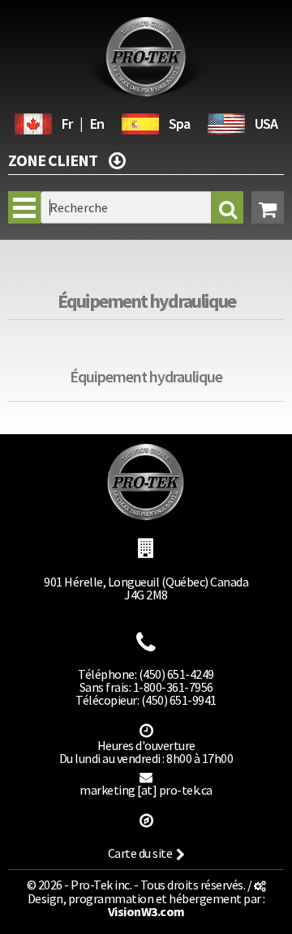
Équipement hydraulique (146, 300)
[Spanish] (140, 121)
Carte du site (140, 853)
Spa (179, 123)
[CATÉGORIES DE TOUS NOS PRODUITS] (117, 158)
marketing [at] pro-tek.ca (146, 790)
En (97, 123)
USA (266, 123)
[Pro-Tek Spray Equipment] (226, 121)
